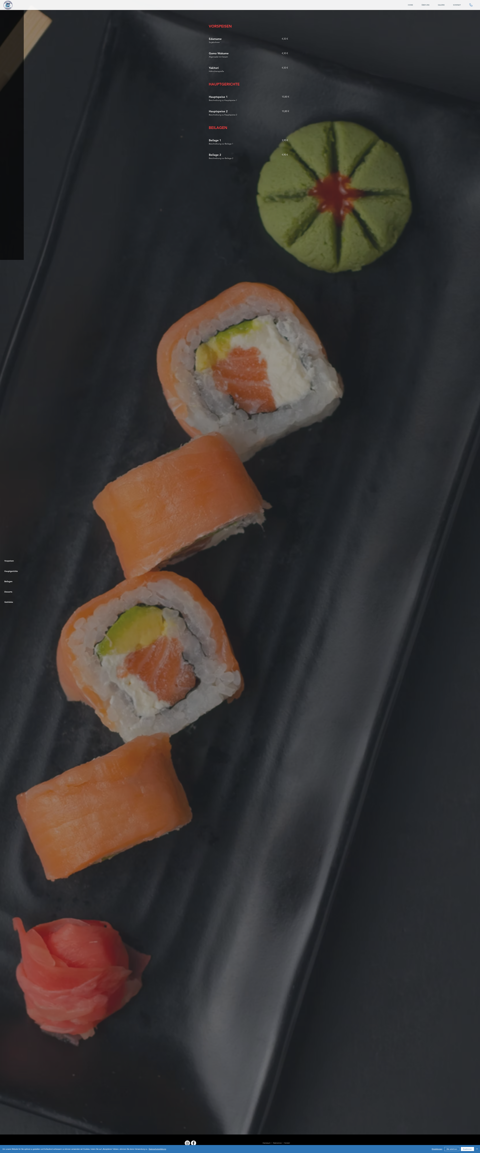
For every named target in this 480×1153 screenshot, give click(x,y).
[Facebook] (193, 1143)
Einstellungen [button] (437, 1149)
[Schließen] (477, 1149)
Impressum (266, 1143)
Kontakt (287, 1143)
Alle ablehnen (451, 1149)
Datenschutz (277, 1143)
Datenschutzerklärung (157, 1149)
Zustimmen (467, 1149)
